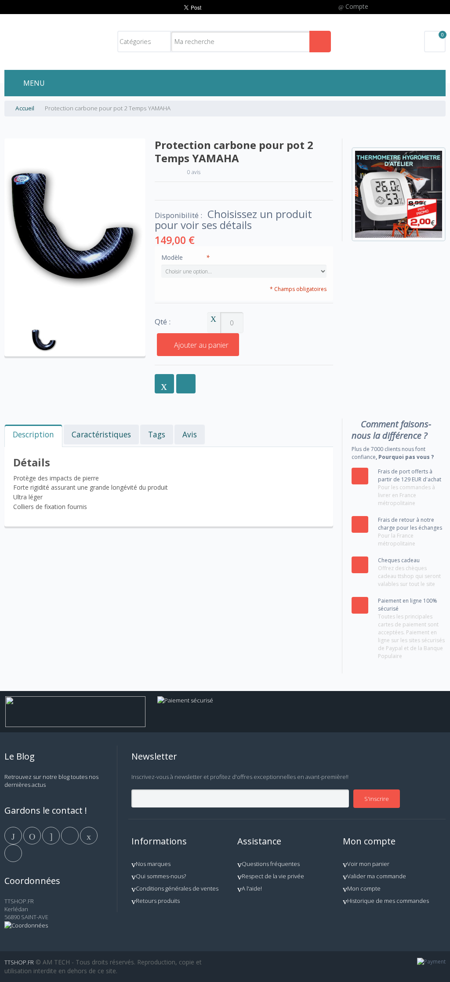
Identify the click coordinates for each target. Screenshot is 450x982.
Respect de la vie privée (273, 876)
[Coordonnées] (26, 925)
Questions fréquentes (271, 864)
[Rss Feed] (13, 852)
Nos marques (153, 864)
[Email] (89, 835)
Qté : (163, 322)
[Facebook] (13, 835)
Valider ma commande (376, 876)
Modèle (185, 257)
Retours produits (158, 901)
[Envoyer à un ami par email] (164, 383)
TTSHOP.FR (19, 962)
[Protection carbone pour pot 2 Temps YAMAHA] (44, 328)
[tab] (33, 436)
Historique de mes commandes (388, 901)
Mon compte (364, 888)
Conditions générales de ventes (177, 888)
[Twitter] (32, 835)
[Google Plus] (51, 835)
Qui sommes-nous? (161, 876)
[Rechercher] (320, 41)
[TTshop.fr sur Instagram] (70, 835)
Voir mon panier (368, 864)
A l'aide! (252, 888)
